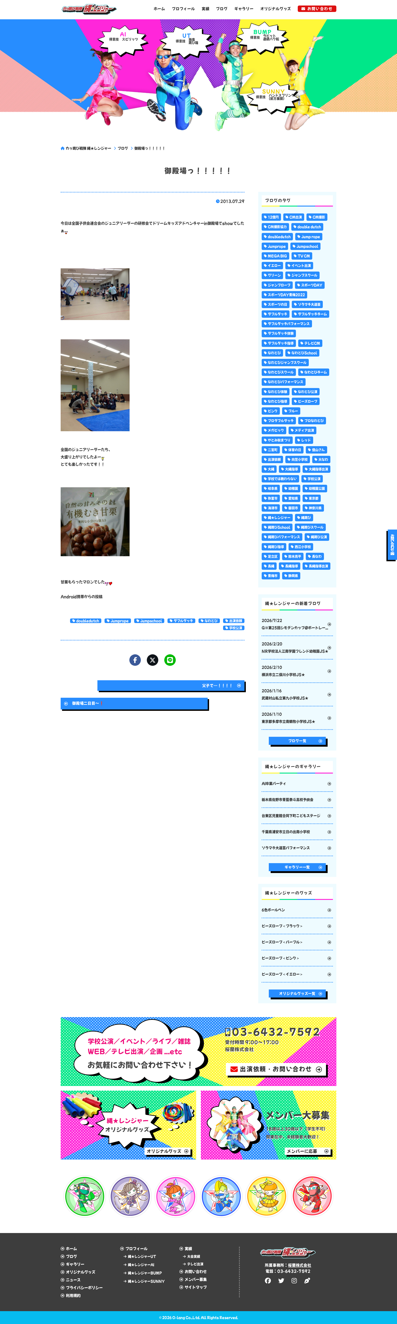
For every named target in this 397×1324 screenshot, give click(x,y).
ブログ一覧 (297, 741)
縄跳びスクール (312, 527)
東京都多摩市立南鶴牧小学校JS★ (288, 717)
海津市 (273, 508)
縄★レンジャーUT (142, 1256)
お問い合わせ (320, 9)
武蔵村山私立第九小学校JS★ (285, 694)
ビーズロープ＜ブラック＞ (282, 926)
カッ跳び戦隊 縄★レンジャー (88, 148)
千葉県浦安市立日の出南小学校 (286, 832)
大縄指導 (291, 469)
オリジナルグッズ (275, 9)
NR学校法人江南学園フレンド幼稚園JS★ (295, 647)
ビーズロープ (307, 401)
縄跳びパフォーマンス (284, 537)
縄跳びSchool (279, 527)
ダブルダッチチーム (312, 314)
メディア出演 (304, 430)
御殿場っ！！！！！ (149, 148)
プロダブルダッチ (281, 420)
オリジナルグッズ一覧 (297, 993)
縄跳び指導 (276, 546)
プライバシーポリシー (84, 1288)
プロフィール (183, 9)
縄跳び (306, 517)
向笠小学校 (300, 459)
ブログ (221, 9)
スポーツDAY (311, 285)
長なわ (317, 556)
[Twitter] (152, 660)
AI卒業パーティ (274, 783)
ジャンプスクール (304, 275)
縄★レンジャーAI (141, 1264)
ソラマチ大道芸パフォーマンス (286, 848)
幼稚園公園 (317, 488)
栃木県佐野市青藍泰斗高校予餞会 (287, 799)
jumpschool (151, 620)
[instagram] (295, 1281)
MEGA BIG (277, 256)
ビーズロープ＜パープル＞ (282, 942)
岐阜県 (273, 488)
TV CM (304, 256)
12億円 (273, 217)
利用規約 (73, 1295)
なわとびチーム (315, 372)
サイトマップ (196, 1287)
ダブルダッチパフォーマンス (289, 323)
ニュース (73, 1280)
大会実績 (193, 1256)
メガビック (276, 430)
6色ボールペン (273, 910)
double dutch (309, 226)
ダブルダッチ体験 (281, 333)
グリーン (274, 275)
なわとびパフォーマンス (285, 381)
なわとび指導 (277, 401)
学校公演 (235, 627)
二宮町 (273, 449)
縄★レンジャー (279, 517)
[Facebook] (135, 660)
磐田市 (293, 508)
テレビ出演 (195, 1264)
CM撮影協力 (277, 226)
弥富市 (273, 498)
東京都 (313, 498)
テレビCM (312, 343)
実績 (206, 9)
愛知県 (293, 498)
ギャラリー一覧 (297, 867)
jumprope (120, 620)
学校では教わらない (282, 478)
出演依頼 (235, 620)
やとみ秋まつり (279, 440)
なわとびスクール (281, 372)
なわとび (211, 620)
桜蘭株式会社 (299, 1265)
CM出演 (295, 217)
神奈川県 (315, 508)
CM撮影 (319, 217)
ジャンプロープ (279, 285)
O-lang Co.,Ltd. (186, 1317)
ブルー (293, 411)
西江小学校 (303, 546)
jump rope (310, 236)
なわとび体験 (277, 391)
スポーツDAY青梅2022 (286, 294)
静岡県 (293, 575)
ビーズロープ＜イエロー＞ (282, 974)
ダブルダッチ (183, 620)
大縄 (271, 469)
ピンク (273, 411)
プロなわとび (314, 420)
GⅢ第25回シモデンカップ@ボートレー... (295, 624)
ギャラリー (244, 9)
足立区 (273, 556)
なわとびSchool (304, 352)
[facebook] (268, 1281)
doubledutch (87, 620)
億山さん (318, 449)
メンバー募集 (196, 1279)
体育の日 (294, 449)
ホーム (159, 9)
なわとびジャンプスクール (287, 362)
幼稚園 (293, 488)
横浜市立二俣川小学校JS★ (283, 671)
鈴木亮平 (294, 556)
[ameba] (308, 1281)
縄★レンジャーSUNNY (146, 1281)
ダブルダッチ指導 (281, 343)
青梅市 (273, 575)
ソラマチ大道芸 (309, 304)
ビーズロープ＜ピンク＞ (281, 958)
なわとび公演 (307, 391)
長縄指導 (291, 566)
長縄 (271, 566)
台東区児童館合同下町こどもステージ (291, 815)
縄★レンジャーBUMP (145, 1273)
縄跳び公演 (319, 537)
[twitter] (282, 1281)
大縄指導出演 (318, 469)
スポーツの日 (277, 304)
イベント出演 (301, 265)
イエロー (274, 265)
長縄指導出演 (318, 566)
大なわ (323, 459)
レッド (306, 440)
